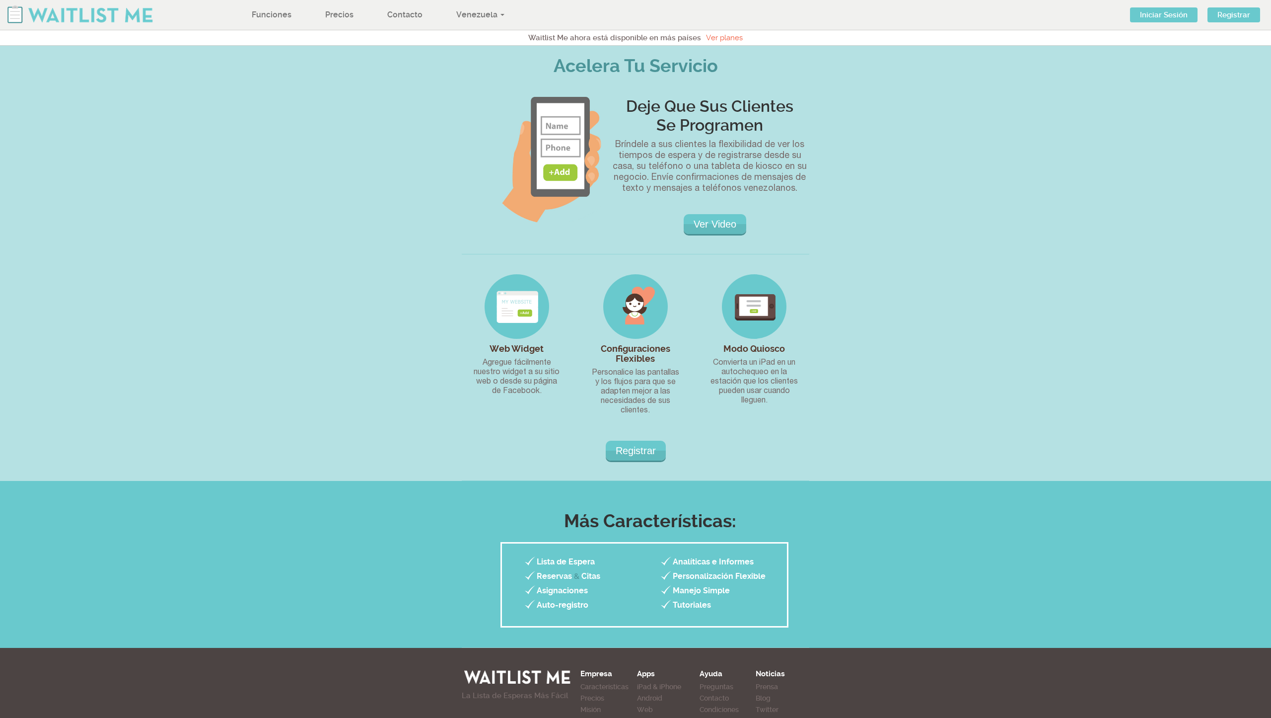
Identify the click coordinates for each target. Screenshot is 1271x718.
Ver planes (724, 37)
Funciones (271, 14)
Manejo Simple (701, 590)
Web (645, 710)
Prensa (767, 687)
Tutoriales (692, 605)
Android (649, 698)
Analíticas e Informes (713, 561)
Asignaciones (562, 590)
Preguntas (716, 687)
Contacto (405, 14)
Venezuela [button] (477, 14)
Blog (763, 698)
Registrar (1233, 14)
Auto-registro (562, 605)
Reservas (554, 576)
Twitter (767, 710)
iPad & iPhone (659, 687)
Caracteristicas (604, 687)
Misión (590, 710)
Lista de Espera (566, 561)
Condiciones (719, 710)
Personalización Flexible (719, 576)
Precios (339, 14)
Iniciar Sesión (1164, 14)
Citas (590, 576)
